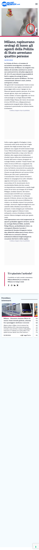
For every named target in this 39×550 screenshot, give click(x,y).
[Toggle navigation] (36, 4)
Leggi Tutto (27, 335)
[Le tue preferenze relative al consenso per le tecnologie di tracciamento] (36, 547)
